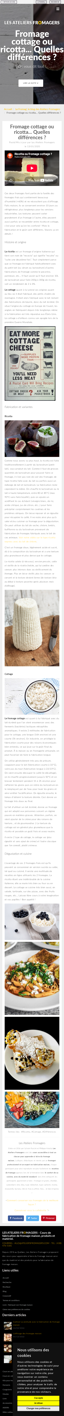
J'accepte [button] (38, 1398)
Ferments (6, 1385)
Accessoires (7, 1403)
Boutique (6, 1287)
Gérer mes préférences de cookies (16, 1309)
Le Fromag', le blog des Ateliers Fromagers (37, 109)
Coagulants (7, 1389)
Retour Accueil (9, 2)
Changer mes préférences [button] (38, 1408)
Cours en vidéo (9, 1376)
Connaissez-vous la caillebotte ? (31, 1210)
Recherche (55, 2)
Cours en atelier (9, 1371)
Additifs (6, 1408)
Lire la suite (30, 83)
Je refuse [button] (38, 1403)
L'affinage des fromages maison (27, 1333)
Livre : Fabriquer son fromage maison (18, 1305)
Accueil (8, 109)
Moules (6, 1394)
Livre (5, 1399)
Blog (4, 1291)
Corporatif (7, 1296)
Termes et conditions (11, 1300)
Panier (42, 2)
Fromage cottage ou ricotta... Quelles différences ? (32, 132)
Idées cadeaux (8, 1412)
